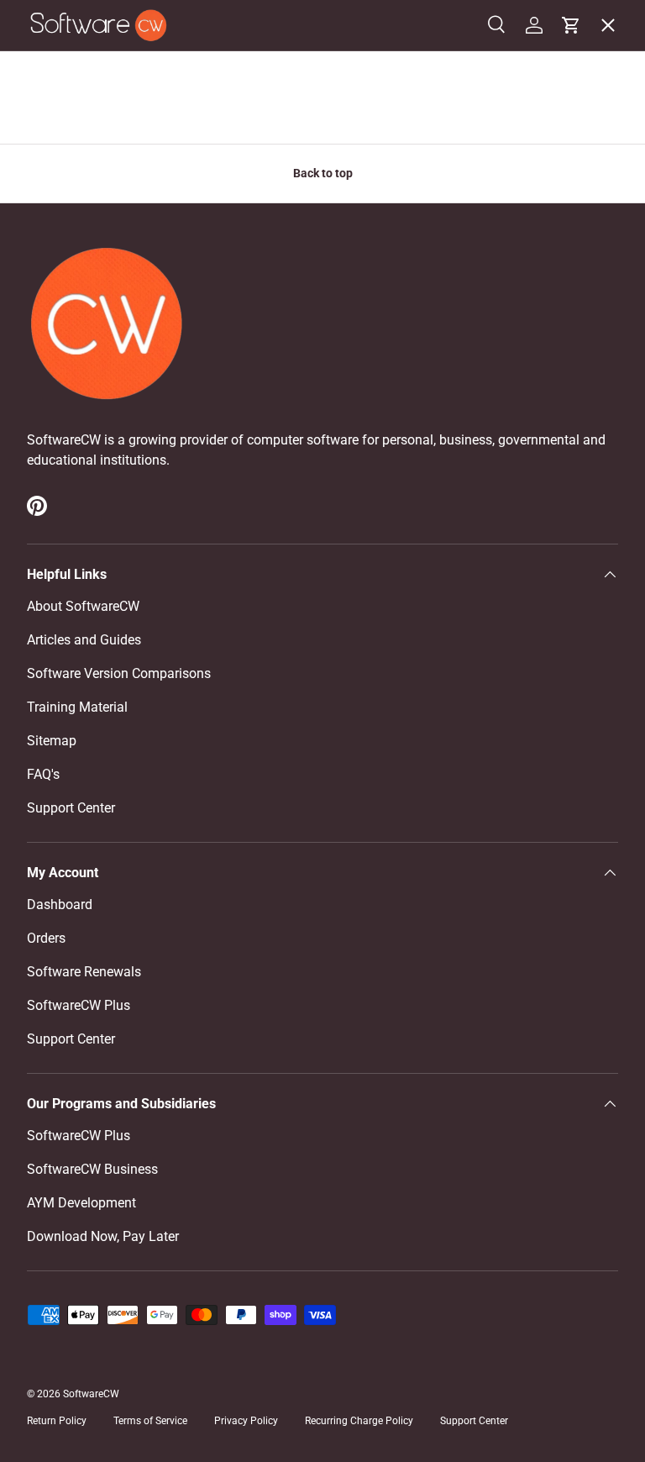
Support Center (71, 808)
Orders (46, 938)
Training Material (77, 707)
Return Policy (57, 1421)
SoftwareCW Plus (92, 416)
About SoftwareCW (83, 606)
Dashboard (59, 904)
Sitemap (51, 741)
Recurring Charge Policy (359, 1421)
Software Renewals (84, 972)
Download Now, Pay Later (103, 1236)
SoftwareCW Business (105, 379)
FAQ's (43, 774)
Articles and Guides (84, 640)
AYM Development (81, 1203)
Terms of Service (150, 1421)
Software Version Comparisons (119, 673)
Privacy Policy (246, 1421)
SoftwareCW (91, 1394)
